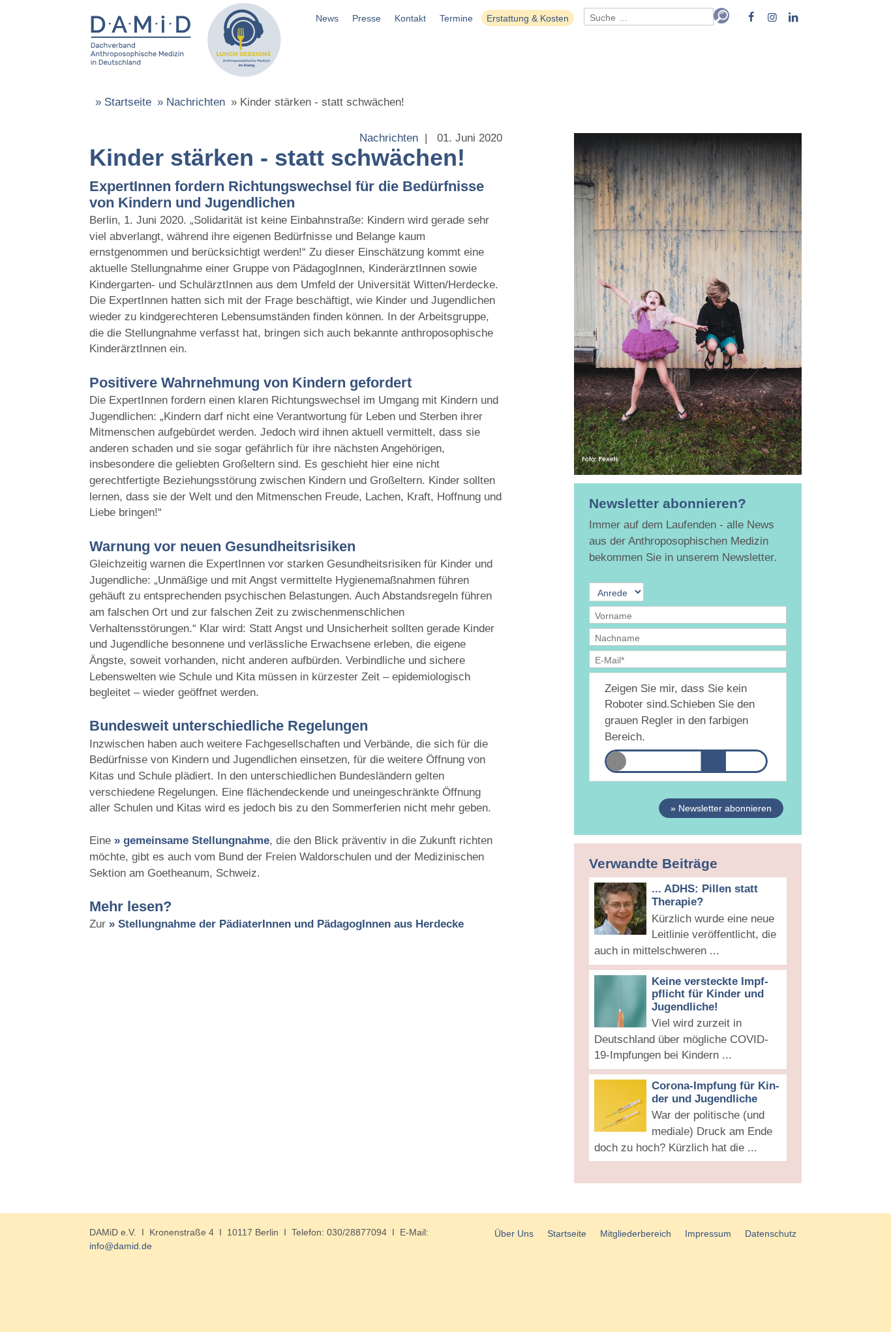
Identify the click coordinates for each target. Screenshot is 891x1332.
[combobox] (649, 16)
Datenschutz (770, 1233)
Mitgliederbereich (635, 1233)
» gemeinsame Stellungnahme (191, 840)
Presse (366, 18)
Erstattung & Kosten (528, 18)
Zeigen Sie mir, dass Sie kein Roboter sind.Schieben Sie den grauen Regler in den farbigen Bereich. (680, 712)
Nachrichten (388, 138)
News (327, 18)
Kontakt (410, 18)
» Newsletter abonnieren (721, 808)
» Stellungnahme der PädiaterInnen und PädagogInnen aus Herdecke (286, 924)
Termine (456, 18)
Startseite (566, 1233)
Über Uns (514, 1233)
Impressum (708, 1233)
